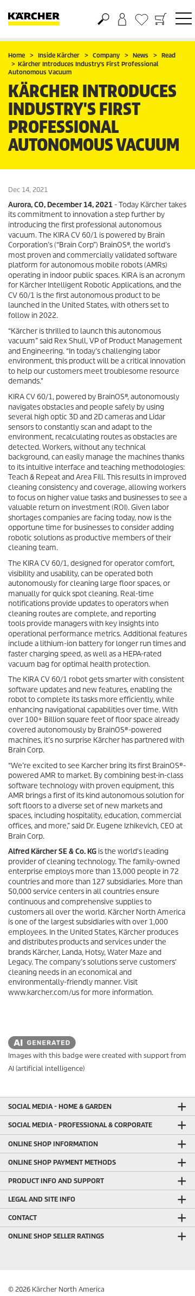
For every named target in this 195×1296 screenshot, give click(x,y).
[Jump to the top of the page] (168, 1274)
